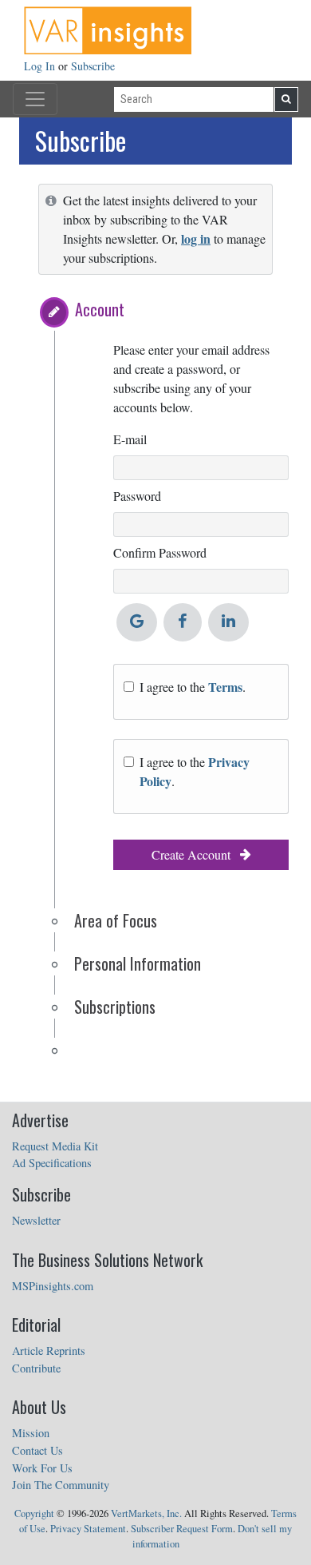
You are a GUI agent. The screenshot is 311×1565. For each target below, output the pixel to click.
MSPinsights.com (52, 1285)
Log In (41, 65)
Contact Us (37, 1450)
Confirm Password (160, 552)
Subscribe (93, 65)
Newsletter (36, 1220)
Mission (30, 1432)
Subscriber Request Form (182, 1528)
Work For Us (42, 1468)
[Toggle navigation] (35, 99)
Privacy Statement (88, 1528)
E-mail (130, 439)
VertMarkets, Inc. (146, 1513)
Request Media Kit (55, 1146)
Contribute (36, 1368)
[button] (54, 312)
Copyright (34, 1513)
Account (99, 309)
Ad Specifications (52, 1162)
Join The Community (60, 1484)
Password (137, 495)
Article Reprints (48, 1350)
